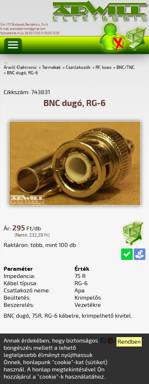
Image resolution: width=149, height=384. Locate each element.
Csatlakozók (78, 67)
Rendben (129, 341)
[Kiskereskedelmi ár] (139, 254)
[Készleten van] (127, 254)
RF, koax (103, 67)
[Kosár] (136, 38)
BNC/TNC (125, 67)
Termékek (51, 67)
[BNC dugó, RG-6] (75, 203)
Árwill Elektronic (20, 67)
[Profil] (112, 37)
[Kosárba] (132, 232)
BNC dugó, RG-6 (22, 73)
